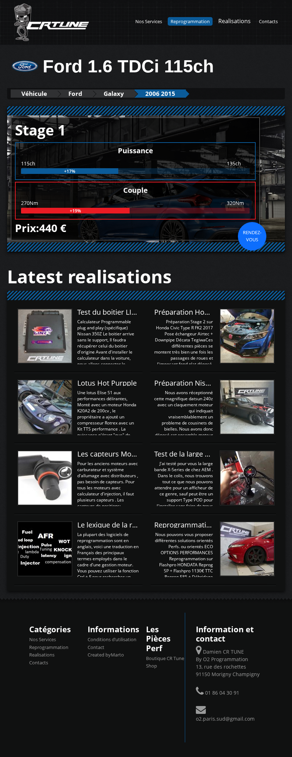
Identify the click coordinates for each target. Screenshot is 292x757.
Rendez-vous (252, 236)
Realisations (234, 21)
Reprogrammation (190, 21)
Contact (96, 647)
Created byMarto (106, 655)
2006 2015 (160, 93)
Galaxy (114, 93)
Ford (75, 93)
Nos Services (148, 21)
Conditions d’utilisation (112, 639)
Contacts (268, 21)
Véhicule (34, 93)
